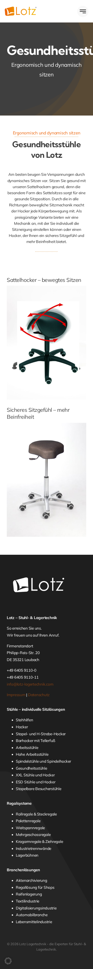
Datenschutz (39, 694)
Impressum (16, 694)
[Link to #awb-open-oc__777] (82, 11)
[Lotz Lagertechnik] (25, 8)
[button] (8, 961)
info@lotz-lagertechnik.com (30, 684)
